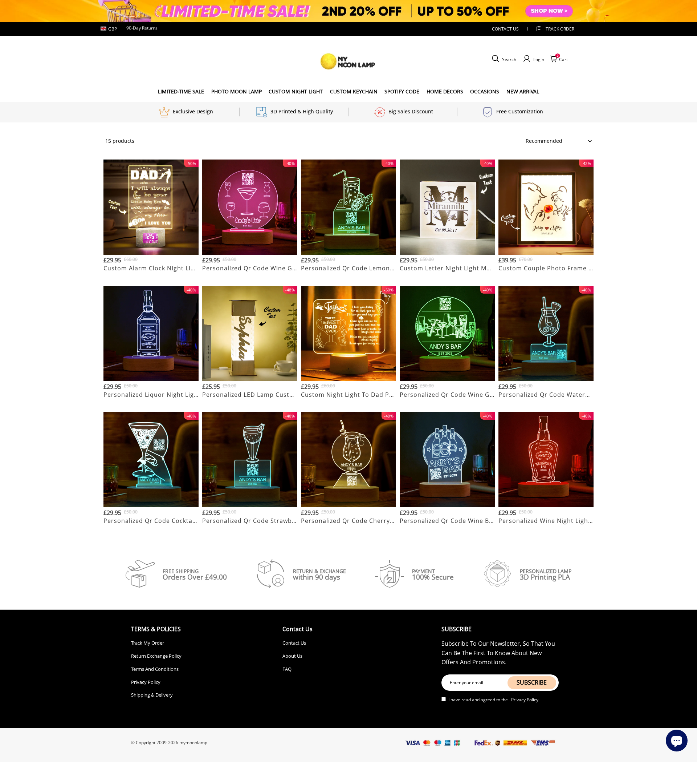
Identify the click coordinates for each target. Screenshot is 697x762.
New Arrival (522, 91)
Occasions (484, 91)
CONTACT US (505, 29)
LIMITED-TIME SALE (181, 91)
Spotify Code (401, 91)
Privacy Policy (145, 682)
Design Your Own (151, 277)
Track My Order (147, 643)
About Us (292, 656)
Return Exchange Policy (156, 656)
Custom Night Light (296, 91)
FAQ (287, 669)
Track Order (560, 29)
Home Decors (445, 91)
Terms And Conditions (155, 669)
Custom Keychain (354, 91)
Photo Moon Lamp (236, 91)
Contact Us (294, 643)
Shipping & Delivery (152, 695)
